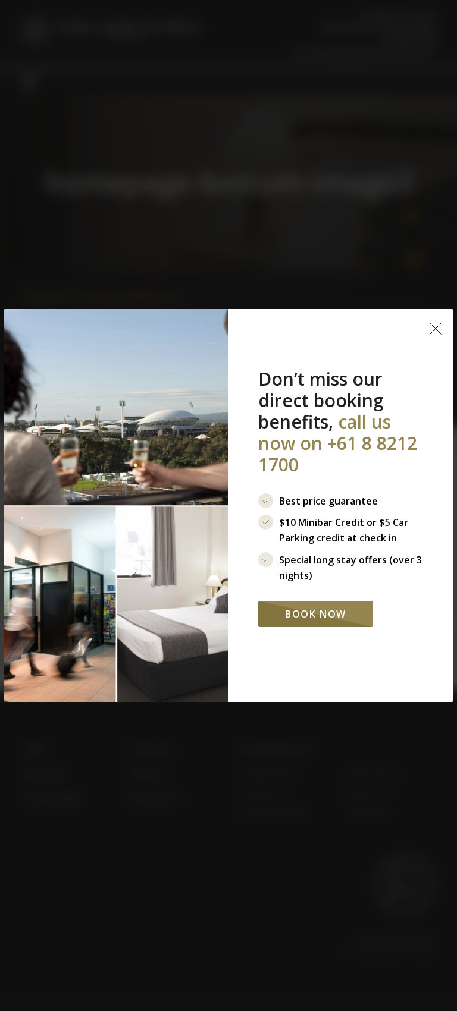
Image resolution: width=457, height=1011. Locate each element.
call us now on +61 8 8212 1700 (337, 443)
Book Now (315, 614)
